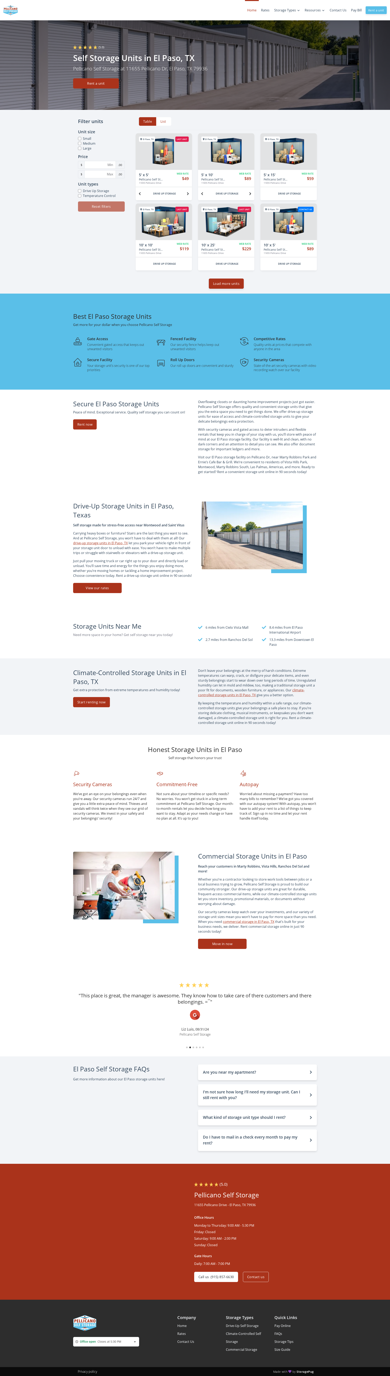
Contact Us (185, 1341)
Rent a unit (376, 10)
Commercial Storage (241, 1349)
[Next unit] (188, 194)
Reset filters (101, 206)
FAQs (278, 1333)
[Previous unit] (140, 194)
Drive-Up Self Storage (242, 1326)
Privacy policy (87, 1371)
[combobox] (106, 1341)
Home (182, 1326)
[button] (187, 1047)
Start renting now (91, 702)
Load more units (226, 283)
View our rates (97, 588)
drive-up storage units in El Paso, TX (100, 543)
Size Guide (282, 1349)
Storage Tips (284, 1341)
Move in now (222, 944)
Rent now (84, 424)
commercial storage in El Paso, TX (248, 921)
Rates (181, 1333)
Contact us (255, 1277)
